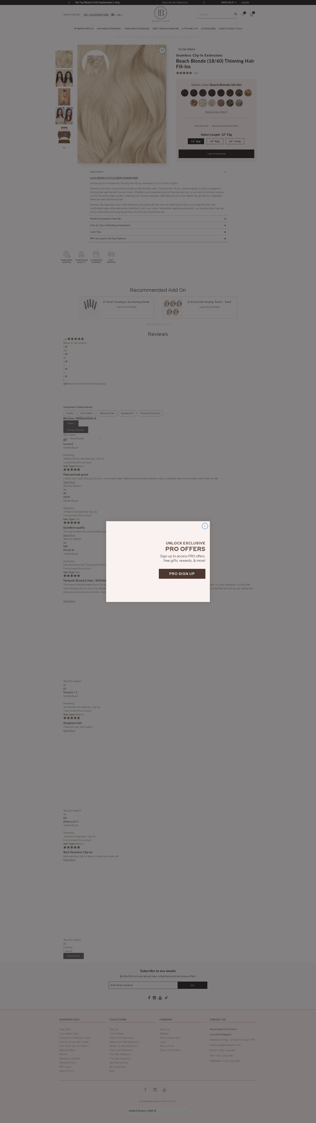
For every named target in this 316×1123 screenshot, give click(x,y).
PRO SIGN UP (182, 573)
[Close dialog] (205, 526)
